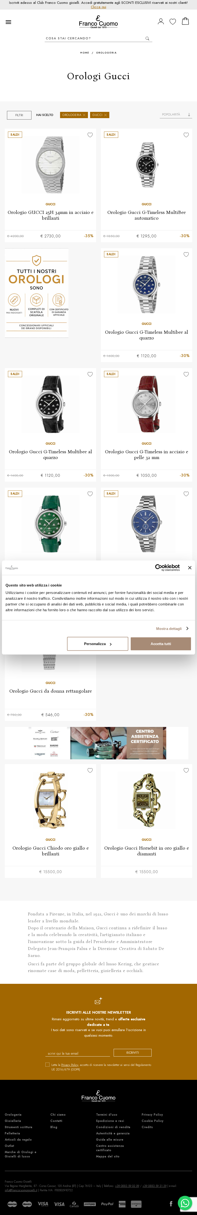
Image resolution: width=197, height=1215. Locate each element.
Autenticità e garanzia (113, 1133)
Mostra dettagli (169, 628)
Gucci (97, 115)
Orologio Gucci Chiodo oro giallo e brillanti (50, 851)
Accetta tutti (161, 644)
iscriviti (132, 1052)
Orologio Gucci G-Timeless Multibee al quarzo (146, 335)
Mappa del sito (108, 1156)
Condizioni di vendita (113, 1127)
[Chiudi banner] (189, 567)
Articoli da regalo (18, 1139)
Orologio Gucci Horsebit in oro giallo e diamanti (146, 851)
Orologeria (106, 52)
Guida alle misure (109, 1139)
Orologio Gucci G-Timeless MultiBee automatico (146, 215)
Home (84, 52)
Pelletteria (12, 1133)
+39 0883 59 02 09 (127, 1186)
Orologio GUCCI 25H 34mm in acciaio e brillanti (50, 215)
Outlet (9, 1146)
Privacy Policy (69, 1065)
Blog (53, 1127)
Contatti (56, 1121)
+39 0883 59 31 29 (154, 1186)
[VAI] (147, 39)
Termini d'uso (106, 1114)
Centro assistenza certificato (110, 1148)
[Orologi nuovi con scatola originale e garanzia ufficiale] (50, 293)
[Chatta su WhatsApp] (185, 1203)
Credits (147, 1127)
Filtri (19, 115)
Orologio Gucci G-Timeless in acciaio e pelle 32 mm (146, 454)
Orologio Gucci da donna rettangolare (50, 691)
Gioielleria (13, 1121)
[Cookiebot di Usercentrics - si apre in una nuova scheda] (159, 567)
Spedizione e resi (110, 1121)
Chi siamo (58, 1114)
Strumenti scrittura (18, 1127)
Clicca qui (98, 7)
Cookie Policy (153, 1121)
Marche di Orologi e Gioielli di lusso (21, 1154)
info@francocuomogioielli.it (21, 1190)
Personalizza (95, 644)
